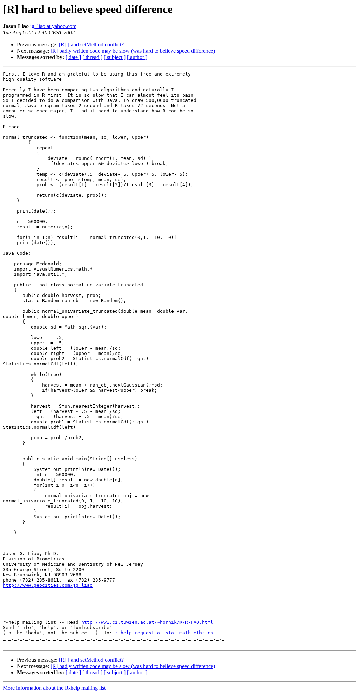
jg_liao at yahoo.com (53, 26)
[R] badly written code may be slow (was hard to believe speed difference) (132, 51)
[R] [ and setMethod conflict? (91, 44)
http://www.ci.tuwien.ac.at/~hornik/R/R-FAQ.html (147, 622)
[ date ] (73, 57)
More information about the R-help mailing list (54, 688)
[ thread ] (92, 57)
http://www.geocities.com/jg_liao (48, 585)
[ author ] (137, 57)
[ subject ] (115, 57)
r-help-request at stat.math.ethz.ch (164, 632)
